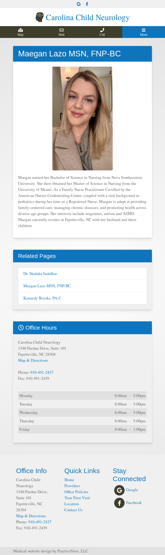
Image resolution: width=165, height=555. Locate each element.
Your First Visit (77, 497)
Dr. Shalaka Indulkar (40, 273)
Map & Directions (33, 360)
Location (71, 503)
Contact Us (73, 509)
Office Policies (76, 491)
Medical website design (32, 551)
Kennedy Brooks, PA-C (42, 298)
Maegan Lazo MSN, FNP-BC (47, 285)
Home (69, 479)
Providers (72, 485)
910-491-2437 (41, 372)
